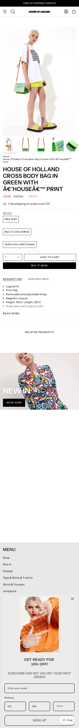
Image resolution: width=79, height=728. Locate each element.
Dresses (8, 571)
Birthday (9, 697)
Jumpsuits (9, 591)
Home (6, 156)
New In (7, 564)
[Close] (72, 598)
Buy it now (39, 265)
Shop (6, 557)
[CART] (74, 11)
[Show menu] (4, 11)
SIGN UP (39, 720)
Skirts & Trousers (13, 584)
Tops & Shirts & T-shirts (18, 577)
